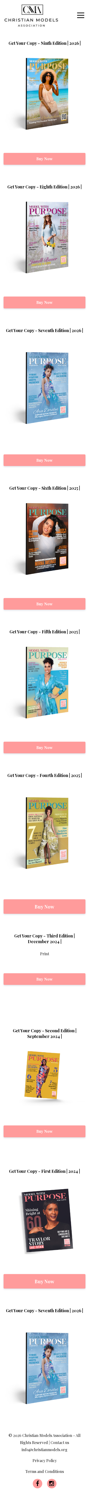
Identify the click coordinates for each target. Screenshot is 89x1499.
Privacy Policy (45, 1460)
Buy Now (44, 158)
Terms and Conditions (44, 1471)
